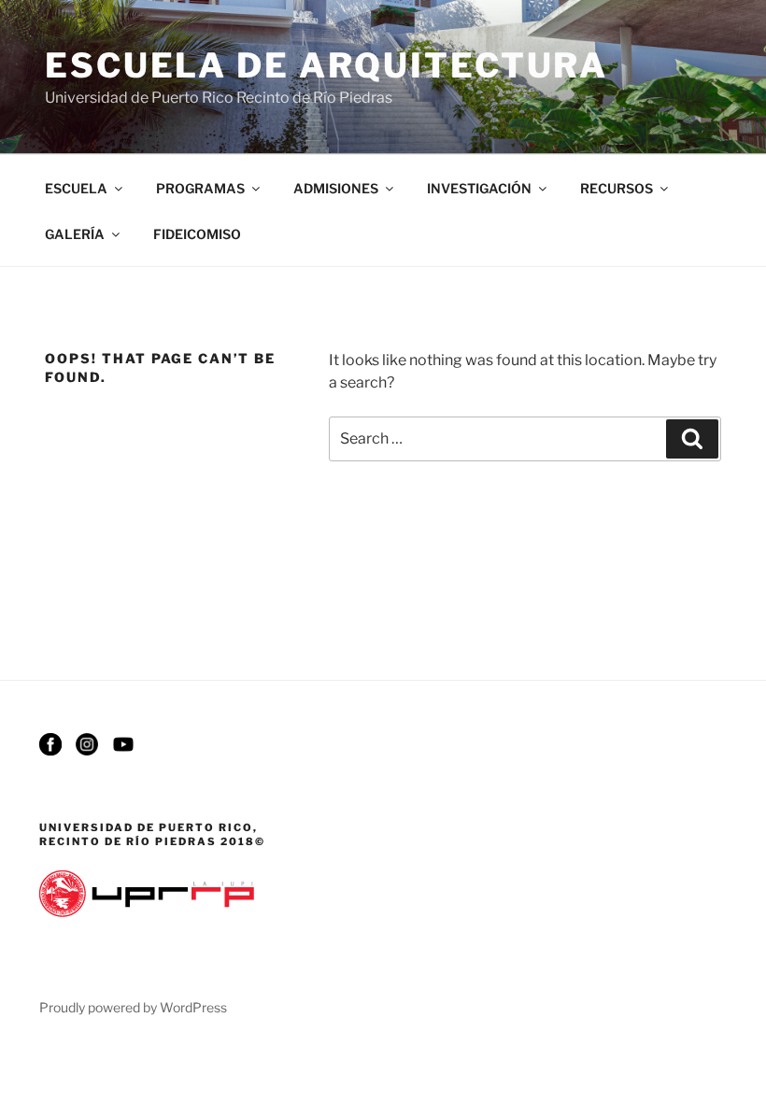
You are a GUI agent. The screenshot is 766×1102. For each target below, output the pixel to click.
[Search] (692, 439)
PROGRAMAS (200, 188)
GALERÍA (75, 234)
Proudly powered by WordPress (133, 1007)
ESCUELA (76, 188)
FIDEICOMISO (197, 234)
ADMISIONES (335, 188)
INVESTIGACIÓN (479, 188)
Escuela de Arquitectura (326, 65)
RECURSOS (616, 188)
